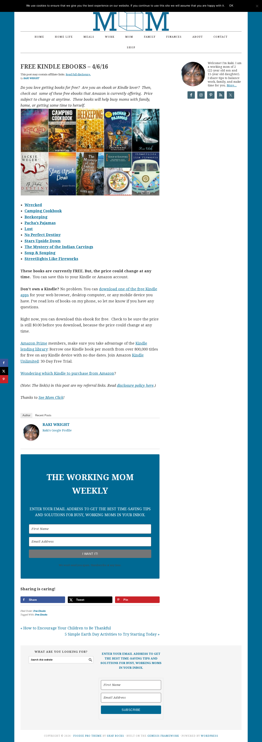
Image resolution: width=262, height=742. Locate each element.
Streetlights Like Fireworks (51, 259)
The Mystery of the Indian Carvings (59, 247)
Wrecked (33, 205)
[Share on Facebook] (4, 363)
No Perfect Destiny (43, 235)
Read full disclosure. (78, 74)
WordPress (209, 735)
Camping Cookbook (43, 211)
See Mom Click (50, 397)
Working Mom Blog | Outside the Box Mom (131, 13)
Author (26, 415)
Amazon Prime (33, 343)
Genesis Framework (163, 735)
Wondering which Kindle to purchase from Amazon (67, 373)
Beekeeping (36, 217)
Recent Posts (43, 415)
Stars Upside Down (43, 241)
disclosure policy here (135, 385)
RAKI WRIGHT (56, 424)
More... (232, 85)
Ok (231, 5)
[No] (257, 6)
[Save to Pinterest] (4, 379)
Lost (29, 229)
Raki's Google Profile (57, 430)
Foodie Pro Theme (87, 735)
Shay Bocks (115, 735)
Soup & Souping (40, 253)
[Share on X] (4, 371)
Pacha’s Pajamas (40, 223)
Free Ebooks (39, 611)
